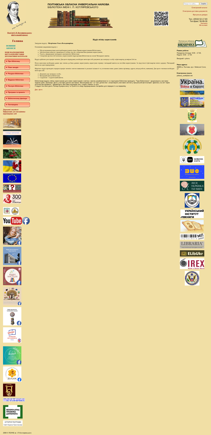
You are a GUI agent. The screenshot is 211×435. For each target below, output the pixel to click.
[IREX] (192, 268)
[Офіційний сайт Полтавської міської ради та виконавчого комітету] (192, 135)
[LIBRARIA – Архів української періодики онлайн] (192, 248)
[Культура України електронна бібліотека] (192, 231)
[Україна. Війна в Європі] (192, 88)
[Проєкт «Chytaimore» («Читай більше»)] (192, 239)
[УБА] (192, 207)
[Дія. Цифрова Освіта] (192, 163)
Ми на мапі (203, 25)
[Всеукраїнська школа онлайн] (192, 178)
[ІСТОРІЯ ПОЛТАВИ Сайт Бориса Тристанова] (13, 425)
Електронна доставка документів (195, 11)
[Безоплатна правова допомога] (13, 418)
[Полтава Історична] (14, 401)
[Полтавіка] (9, 396)
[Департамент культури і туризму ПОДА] (192, 122)
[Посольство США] (192, 285)
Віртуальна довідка (200, 15)
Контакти (204, 23)
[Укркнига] (192, 217)
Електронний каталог (199, 8)
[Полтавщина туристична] (192, 154)
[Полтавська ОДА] (192, 107)
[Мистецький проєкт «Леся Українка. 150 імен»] (192, 191)
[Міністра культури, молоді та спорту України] (192, 94)
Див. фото (38, 90)
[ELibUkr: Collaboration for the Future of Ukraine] (192, 256)
